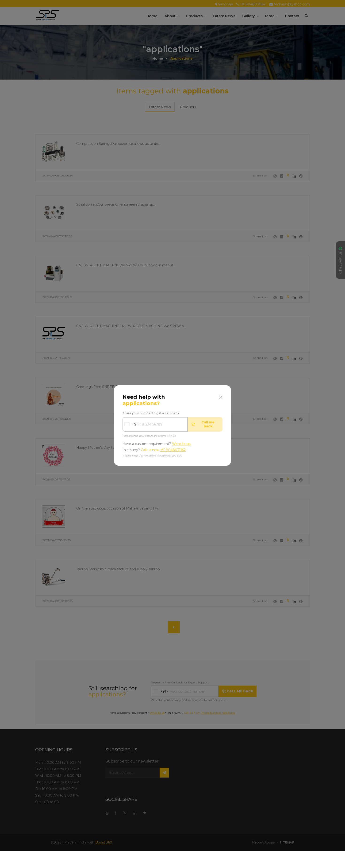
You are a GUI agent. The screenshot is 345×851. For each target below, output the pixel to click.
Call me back (208, 424)
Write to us (181, 444)
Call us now (163, 450)
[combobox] (130, 424)
